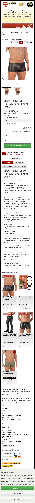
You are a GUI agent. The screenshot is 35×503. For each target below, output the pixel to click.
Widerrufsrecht (6, 436)
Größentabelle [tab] (19, 162)
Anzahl (6, 135)
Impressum (5, 427)
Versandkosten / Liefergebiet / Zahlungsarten (15, 434)
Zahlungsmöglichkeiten (8, 432)
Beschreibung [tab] (7, 162)
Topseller (4, 439)
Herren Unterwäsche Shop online (11, 441)
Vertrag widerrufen (8, 445)
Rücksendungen (6, 438)
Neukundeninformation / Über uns (11, 415)
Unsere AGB (5, 429)
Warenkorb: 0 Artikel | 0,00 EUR (11, 419)
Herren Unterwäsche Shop (16, 31)
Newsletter (5, 408)
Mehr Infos (17, 499)
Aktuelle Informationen (8, 410)
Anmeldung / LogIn (7, 417)
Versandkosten (26, 131)
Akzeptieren (17, 488)
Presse (4, 443)
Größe (6, 120)
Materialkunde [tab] (8, 166)
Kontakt (4, 414)
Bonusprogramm (7, 412)
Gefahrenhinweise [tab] (20, 166)
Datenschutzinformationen (9, 430)
